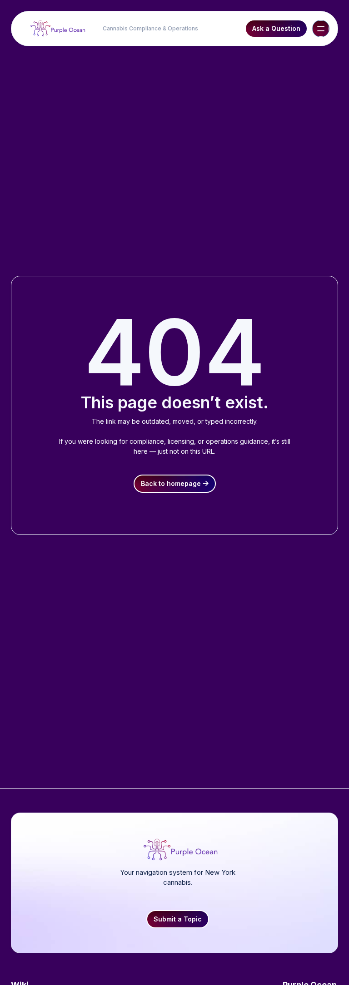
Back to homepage (175, 483)
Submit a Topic (178, 919)
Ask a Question (276, 28)
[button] (320, 28)
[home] (55, 29)
